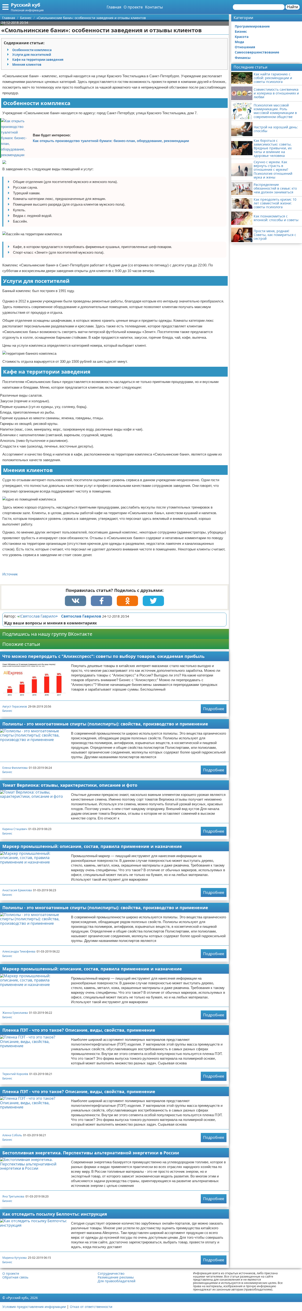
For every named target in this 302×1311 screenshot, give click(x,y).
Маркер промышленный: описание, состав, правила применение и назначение (92, 846)
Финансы (243, 57)
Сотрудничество (111, 1273)
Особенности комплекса (32, 50)
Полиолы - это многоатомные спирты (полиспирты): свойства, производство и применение (105, 724)
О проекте (133, 7)
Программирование (252, 26)
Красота (241, 36)
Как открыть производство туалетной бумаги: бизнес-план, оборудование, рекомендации (111, 141)
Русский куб (25, 5)
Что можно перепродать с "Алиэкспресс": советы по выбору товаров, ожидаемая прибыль (103, 656)
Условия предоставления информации (34, 1306)
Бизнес (7, 711)
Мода (239, 42)
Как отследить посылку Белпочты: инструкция (54, 1214)
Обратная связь (15, 1277)
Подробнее (213, 708)
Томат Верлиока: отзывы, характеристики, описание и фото (69, 785)
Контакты (154, 7)
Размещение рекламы (116, 1277)
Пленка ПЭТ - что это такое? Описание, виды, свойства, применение (78, 1030)
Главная (114, 7)
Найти (292, 7)
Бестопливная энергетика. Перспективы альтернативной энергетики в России (90, 1153)
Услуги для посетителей (31, 55)
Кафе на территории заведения (37, 59)
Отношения (245, 47)
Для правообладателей (116, 1281)
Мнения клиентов (26, 64)
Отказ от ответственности (91, 1306)
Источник (10, 574)
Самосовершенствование (257, 52)
